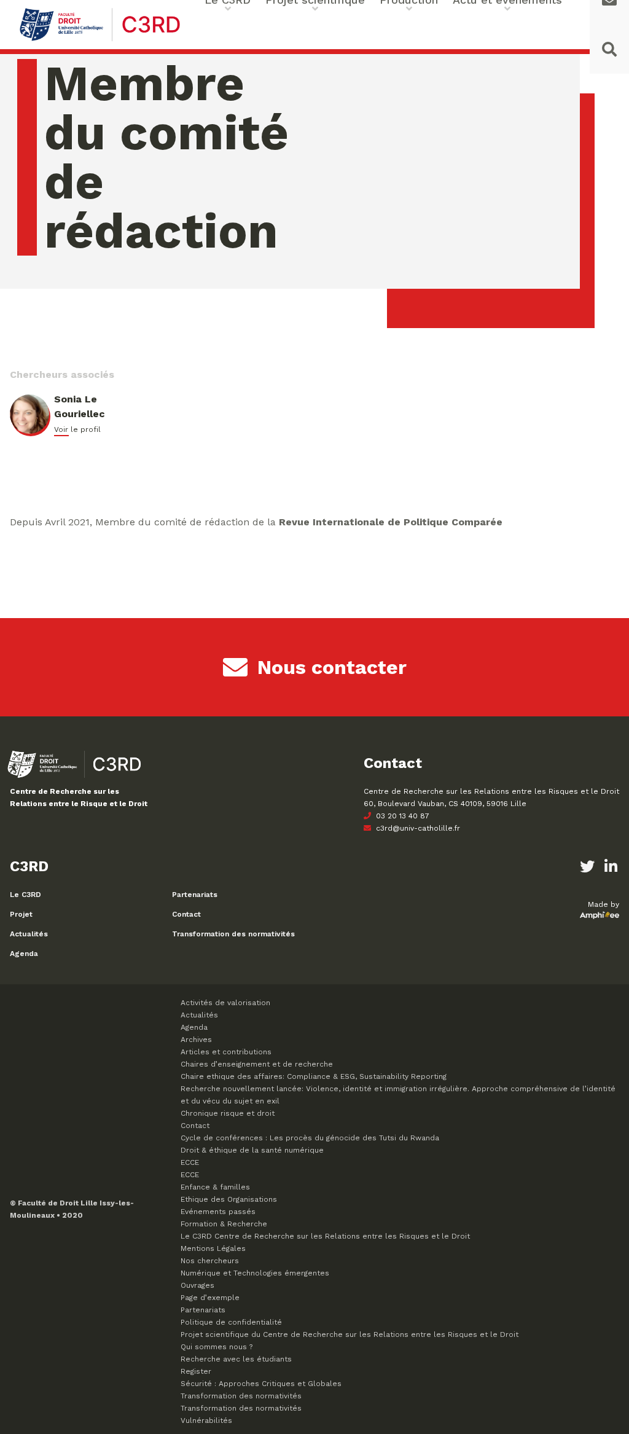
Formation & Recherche (224, 1224)
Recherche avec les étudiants (236, 1359)
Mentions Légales (213, 1248)
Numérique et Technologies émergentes (255, 1273)
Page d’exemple (210, 1297)
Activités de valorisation (225, 1002)
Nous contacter (332, 667)
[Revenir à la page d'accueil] (100, 39)
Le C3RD (25, 894)
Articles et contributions (226, 1052)
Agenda (24, 953)
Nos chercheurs (210, 1260)
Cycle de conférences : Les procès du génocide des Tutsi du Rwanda (310, 1138)
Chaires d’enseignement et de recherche (257, 1064)
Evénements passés (218, 1211)
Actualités (29, 934)
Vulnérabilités (206, 1420)
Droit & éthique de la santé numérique (252, 1150)
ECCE (190, 1162)
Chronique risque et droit (228, 1113)
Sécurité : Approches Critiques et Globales (261, 1383)
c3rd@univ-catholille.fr (416, 828)
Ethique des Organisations (229, 1199)
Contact (186, 914)
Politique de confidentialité (231, 1322)
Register (196, 1371)
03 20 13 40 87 (401, 816)
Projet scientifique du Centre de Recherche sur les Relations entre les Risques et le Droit (349, 1334)
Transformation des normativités (233, 934)
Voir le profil (77, 429)
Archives (196, 1039)
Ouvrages (197, 1285)
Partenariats (194, 894)
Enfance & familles (215, 1187)
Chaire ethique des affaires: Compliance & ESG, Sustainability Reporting (314, 1076)
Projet (21, 914)
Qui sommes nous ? (216, 1346)
